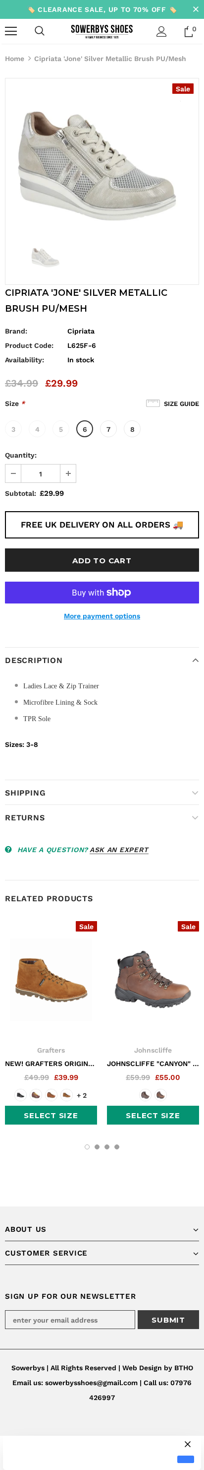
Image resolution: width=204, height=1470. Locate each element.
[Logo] (102, 30)
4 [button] (116, 1146)
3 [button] (106, 1146)
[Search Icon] (40, 31)
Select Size (51, 1115)
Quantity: (21, 455)
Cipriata (81, 331)
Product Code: (29, 345)
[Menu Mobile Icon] (11, 31)
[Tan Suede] (66, 1095)
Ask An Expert (119, 850)
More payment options (102, 616)
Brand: (16, 331)
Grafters (51, 1050)
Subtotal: (20, 493)
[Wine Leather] (36, 1095)
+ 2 (82, 1095)
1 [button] (87, 1146)
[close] (196, 9)
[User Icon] (161, 31)
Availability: (24, 360)
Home (14, 59)
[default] (185, 1459)
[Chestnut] (160, 1095)
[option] (102, 155)
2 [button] (97, 1146)
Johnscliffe (153, 1050)
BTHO (183, 1368)
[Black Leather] (20, 1095)
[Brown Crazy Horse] (51, 1095)
